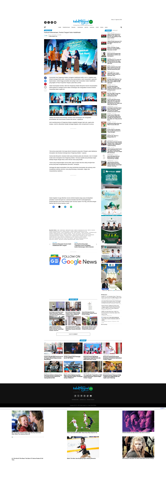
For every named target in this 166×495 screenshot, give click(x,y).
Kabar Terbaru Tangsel (55, 232)
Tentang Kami (75, 399)
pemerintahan (93, 232)
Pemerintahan (66, 27)
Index (106, 27)
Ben (58, 230)
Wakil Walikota (53, 237)
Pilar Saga (78, 233)
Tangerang (80, 27)
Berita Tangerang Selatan (81, 230)
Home (59, 27)
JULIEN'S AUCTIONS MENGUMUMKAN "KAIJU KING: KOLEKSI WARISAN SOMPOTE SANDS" (110, 319)
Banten (86, 27)
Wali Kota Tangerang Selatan (56, 238)
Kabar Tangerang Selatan (56, 231)
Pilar (73, 233)
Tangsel (73, 27)
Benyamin (63, 230)
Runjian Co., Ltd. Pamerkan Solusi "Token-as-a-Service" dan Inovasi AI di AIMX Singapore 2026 (111, 297)
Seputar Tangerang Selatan (56, 234)
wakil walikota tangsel (81, 237)
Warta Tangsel (79, 239)
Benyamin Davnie (70, 230)
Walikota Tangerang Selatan (81, 238)
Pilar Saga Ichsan (86, 233)
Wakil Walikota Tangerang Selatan (66, 237)
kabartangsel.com (53, 36)
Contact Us (83, 399)
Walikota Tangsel (54, 239)
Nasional (92, 27)
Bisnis (101, 27)
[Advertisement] (83, 9)
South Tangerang (90, 234)
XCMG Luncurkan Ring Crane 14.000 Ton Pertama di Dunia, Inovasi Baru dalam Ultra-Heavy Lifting (110, 313)
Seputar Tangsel (68, 234)
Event (97, 27)
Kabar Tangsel (66, 231)
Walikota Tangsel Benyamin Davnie (67, 239)
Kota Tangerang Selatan (67, 232)
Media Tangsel (85, 232)
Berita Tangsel (91, 230)
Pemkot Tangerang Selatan (56, 233)
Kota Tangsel (77, 232)
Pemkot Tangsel (67, 233)
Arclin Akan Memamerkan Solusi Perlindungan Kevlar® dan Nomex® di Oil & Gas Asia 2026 (111, 301)
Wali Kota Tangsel (69, 238)
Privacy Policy (90, 399)
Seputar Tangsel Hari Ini (79, 234)
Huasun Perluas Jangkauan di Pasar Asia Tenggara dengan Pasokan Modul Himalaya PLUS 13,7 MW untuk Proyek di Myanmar (110, 307)
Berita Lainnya (104, 324)
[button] (57, 98)
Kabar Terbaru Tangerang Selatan (79, 231)
